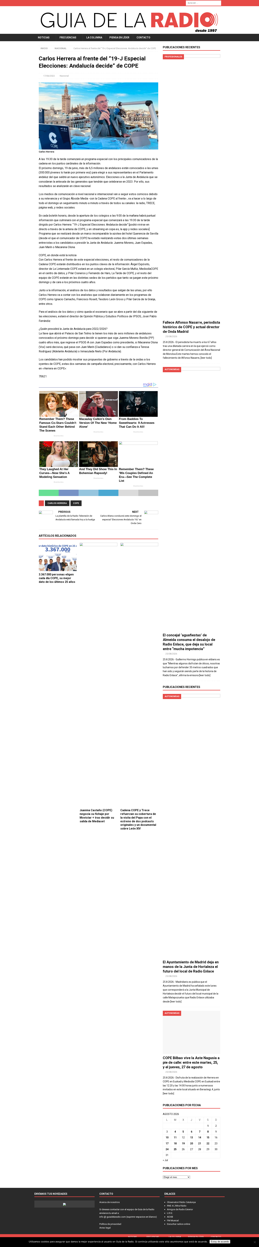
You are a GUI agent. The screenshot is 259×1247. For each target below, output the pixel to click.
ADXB (170, 1216)
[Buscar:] (203, 2)
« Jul (165, 1160)
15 (207, 1137)
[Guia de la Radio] (129, 31)
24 (167, 1149)
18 (175, 1143)
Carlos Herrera (57, 503)
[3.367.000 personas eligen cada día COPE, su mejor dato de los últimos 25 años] (58, 557)
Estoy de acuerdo (220, 1241)
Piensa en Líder (119, 37)
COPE (76, 503)
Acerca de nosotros (109, 1202)
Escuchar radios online (178, 1224)
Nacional (64, 75)
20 (191, 1143)
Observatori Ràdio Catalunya (181, 1202)
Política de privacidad (110, 1224)
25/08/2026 (171, 336)
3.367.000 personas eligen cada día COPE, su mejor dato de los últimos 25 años (57, 578)
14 (199, 1137)
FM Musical (173, 1220)
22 (207, 1143)
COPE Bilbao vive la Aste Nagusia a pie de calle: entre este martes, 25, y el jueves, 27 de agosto (191, 1062)
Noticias (44, 37)
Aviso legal (105, 1227)
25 (175, 1149)
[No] (254, 1242)
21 (199, 1143)
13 (191, 1137)
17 (167, 1143)
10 (167, 1137)
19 (183, 1143)
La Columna (94, 37)
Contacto (143, 37)
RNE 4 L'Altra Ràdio (176, 1205)
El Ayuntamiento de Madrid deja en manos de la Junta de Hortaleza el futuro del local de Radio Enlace (191, 966)
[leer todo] (206, 357)
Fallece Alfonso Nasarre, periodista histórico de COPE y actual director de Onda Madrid (191, 327)
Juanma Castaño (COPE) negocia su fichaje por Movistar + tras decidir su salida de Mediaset (97, 816)
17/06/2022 (49, 75)
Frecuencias (68, 37)
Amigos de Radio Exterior (180, 1209)
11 (175, 1137)
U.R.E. (170, 1213)
